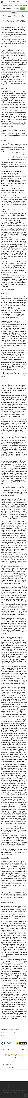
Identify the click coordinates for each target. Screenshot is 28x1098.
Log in (15, 1075)
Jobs (19, 1088)
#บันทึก (11, 1028)
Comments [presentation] (6, 1064)
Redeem (24, 1086)
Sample (18, 1086)
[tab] (6, 1064)
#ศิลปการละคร (11, 1029)
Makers (5, 1)
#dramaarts (4, 1029)
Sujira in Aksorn (11, 1)
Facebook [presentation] (12, 1068)
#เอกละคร (17, 1029)
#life (8, 1028)
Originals (9, 1086)
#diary (4, 1028)
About (9, 1088)
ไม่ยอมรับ (14, 12)
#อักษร (14, 1028)
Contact (14, 1088)
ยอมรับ (22, 8)
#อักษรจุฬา (19, 1028)
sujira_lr (18, 1)
